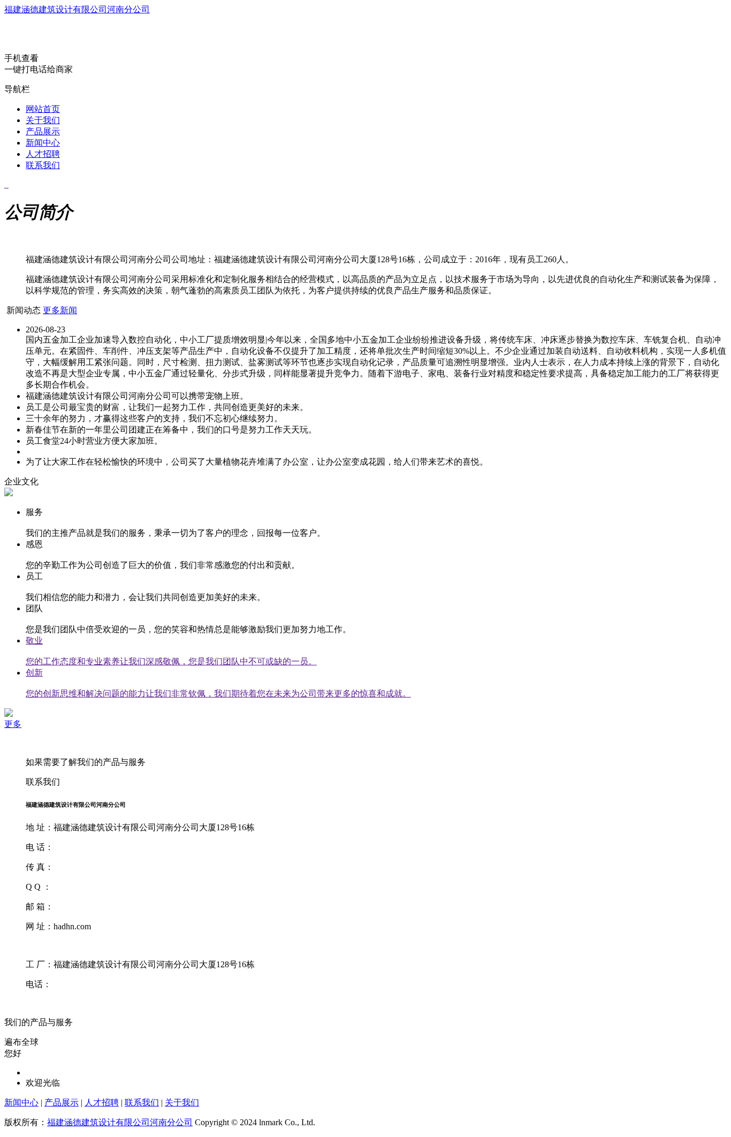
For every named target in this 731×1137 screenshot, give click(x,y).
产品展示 (43, 131)
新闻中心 (43, 142)
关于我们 (43, 120)
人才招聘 (43, 153)
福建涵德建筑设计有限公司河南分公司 (77, 9)
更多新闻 (60, 310)
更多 (12, 724)
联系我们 (43, 165)
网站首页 (43, 108)
